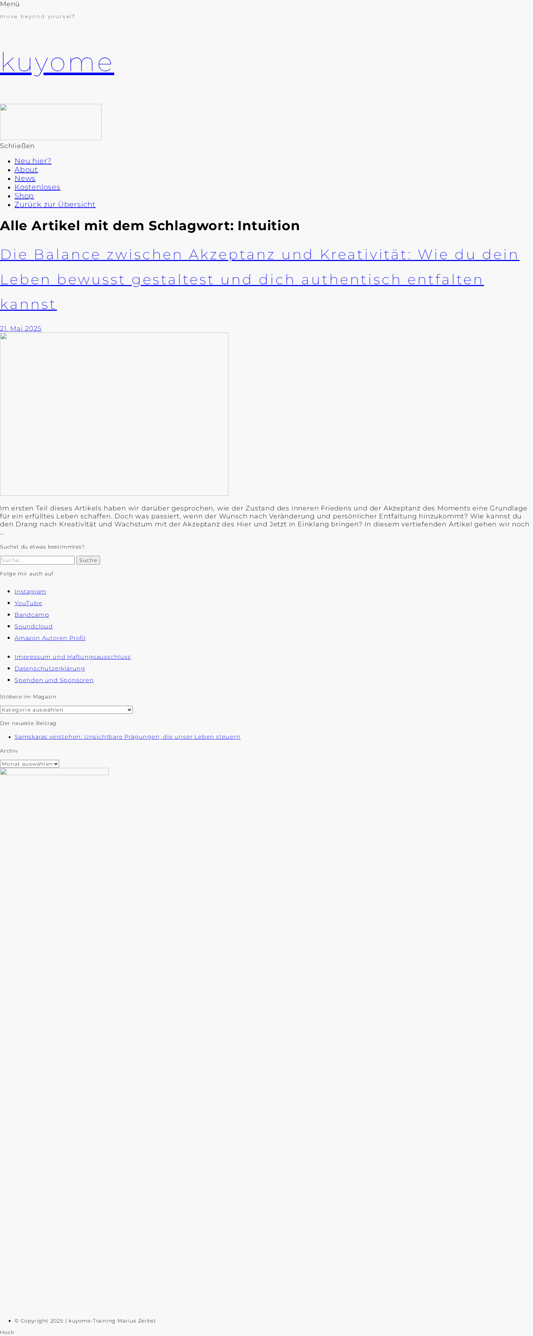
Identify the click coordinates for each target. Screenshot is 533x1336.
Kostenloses (38, 187)
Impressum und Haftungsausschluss (73, 656)
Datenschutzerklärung (50, 668)
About (26, 169)
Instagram (30, 591)
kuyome (57, 62)
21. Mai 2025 (21, 329)
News (25, 178)
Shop (24, 195)
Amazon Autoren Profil (50, 638)
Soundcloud (34, 626)
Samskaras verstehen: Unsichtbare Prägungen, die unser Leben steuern (128, 736)
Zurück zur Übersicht (55, 204)
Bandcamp (32, 614)
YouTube (28, 603)
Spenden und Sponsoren (54, 680)
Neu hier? (33, 160)
